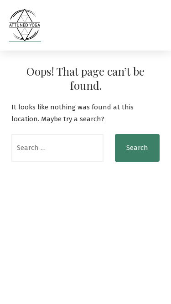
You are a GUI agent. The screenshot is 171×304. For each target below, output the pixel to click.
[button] (153, 25)
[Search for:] (57, 148)
